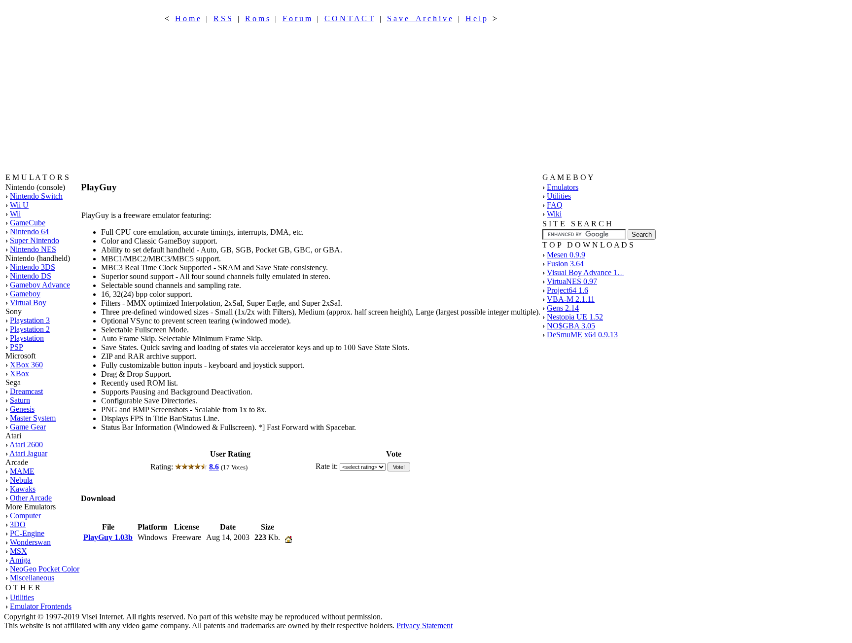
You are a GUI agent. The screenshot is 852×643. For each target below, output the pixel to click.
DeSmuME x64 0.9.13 (582, 334)
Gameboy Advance (40, 285)
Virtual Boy (28, 302)
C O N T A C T (349, 18)
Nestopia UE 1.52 (575, 317)
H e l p (476, 18)
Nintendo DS (30, 276)
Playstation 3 (30, 320)
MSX (18, 551)
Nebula (21, 480)
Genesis (22, 409)
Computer (25, 515)
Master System (33, 418)
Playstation (27, 338)
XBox (19, 373)
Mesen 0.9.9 (566, 254)
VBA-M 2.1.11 (571, 299)
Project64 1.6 (567, 290)
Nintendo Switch (36, 196)
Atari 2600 (26, 444)
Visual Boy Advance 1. (585, 272)
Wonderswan (30, 542)
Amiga (20, 560)
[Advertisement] (331, 98)
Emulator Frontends (40, 606)
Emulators (562, 187)
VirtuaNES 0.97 (572, 281)
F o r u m (297, 18)
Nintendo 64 (29, 231)
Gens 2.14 (563, 308)
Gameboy (25, 293)
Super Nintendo (34, 240)
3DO (18, 524)
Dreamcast (26, 391)
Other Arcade (31, 498)
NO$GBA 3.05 (571, 326)
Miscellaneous (32, 577)
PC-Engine (27, 533)
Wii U (19, 205)
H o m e (187, 18)
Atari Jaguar (28, 453)
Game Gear (28, 427)
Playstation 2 (30, 329)
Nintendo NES (33, 249)
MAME (22, 471)
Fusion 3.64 (565, 263)
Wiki (554, 214)
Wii (15, 214)
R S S (222, 18)
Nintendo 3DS (32, 267)
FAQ (555, 205)
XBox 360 (26, 364)
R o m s (257, 18)
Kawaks (23, 489)
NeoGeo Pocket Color (44, 569)
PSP (16, 347)
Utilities (22, 597)
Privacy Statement (424, 625)
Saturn (20, 400)
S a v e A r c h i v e (419, 18)
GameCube (27, 222)
